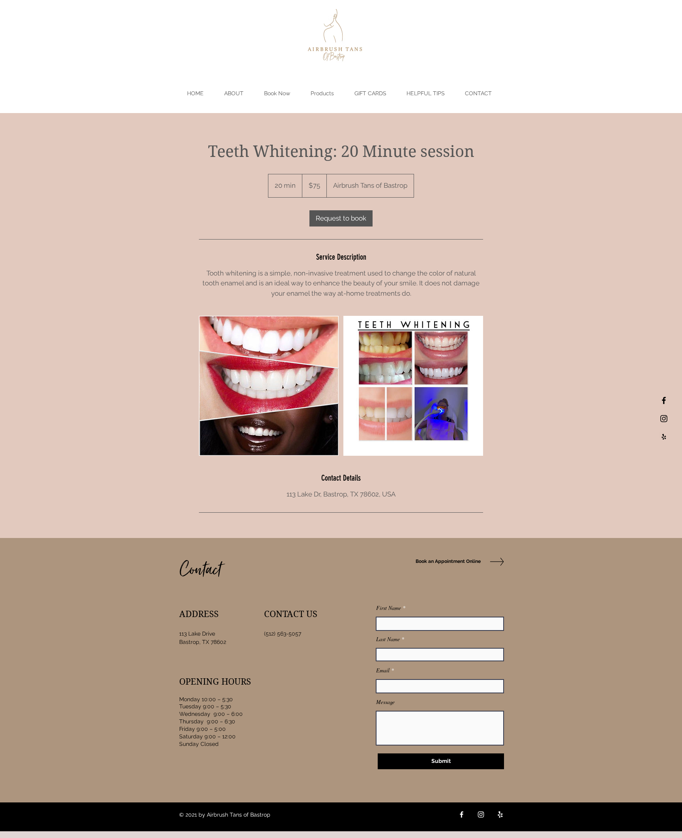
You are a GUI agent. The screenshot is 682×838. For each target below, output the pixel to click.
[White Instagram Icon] (481, 814)
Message (385, 702)
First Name (388, 608)
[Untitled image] (269, 386)
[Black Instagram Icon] (664, 418)
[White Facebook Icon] (461, 814)
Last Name (388, 639)
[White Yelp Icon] (500, 814)
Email (383, 670)
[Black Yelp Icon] (664, 437)
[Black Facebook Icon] (664, 400)
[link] (341, 218)
